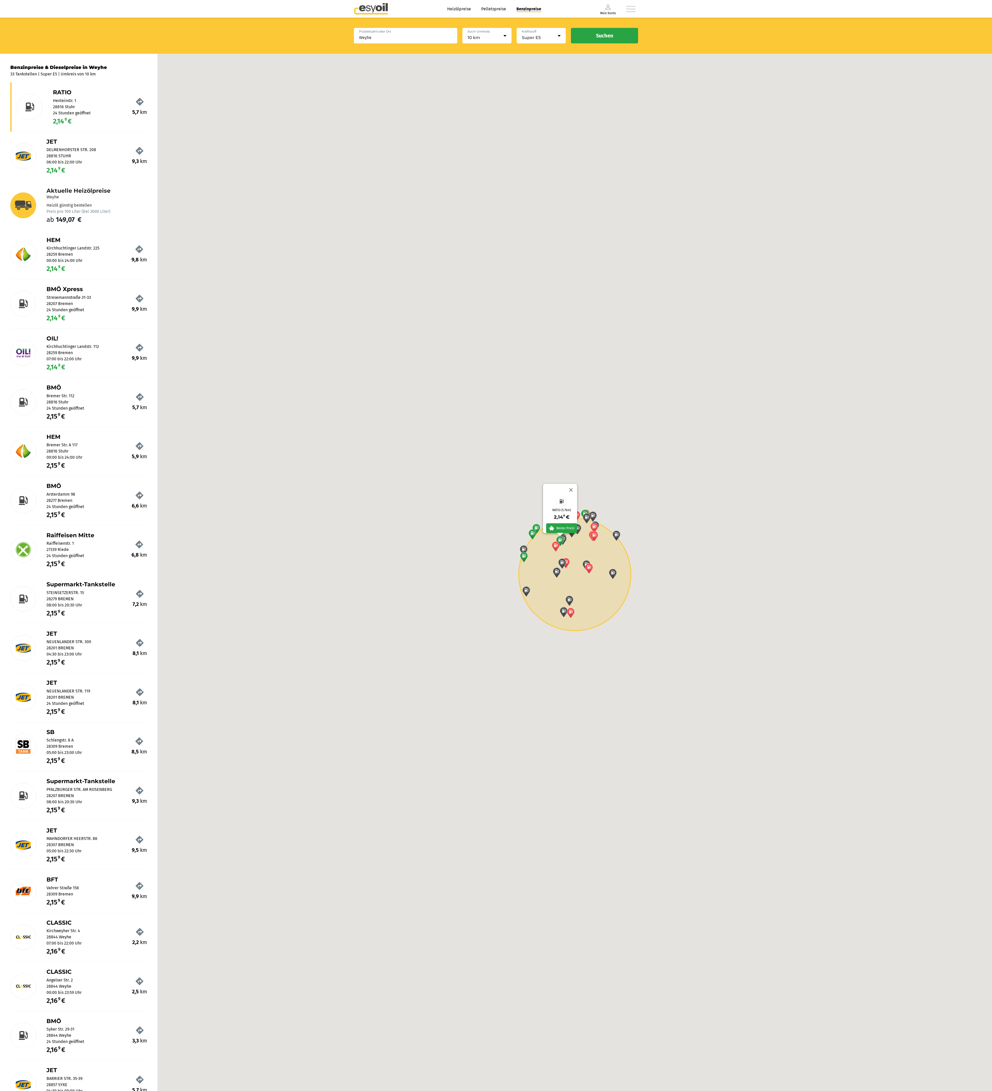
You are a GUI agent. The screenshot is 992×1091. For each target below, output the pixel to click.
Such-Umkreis (479, 31)
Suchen (604, 36)
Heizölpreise (459, 8)
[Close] (571, 490)
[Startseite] (371, 8)
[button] (560, 541)
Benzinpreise (528, 8)
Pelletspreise (493, 8)
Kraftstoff (529, 31)
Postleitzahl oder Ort (375, 31)
